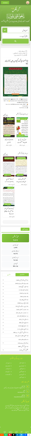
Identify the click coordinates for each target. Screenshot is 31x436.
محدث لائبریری (21, 366)
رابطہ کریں (21, 431)
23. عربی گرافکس (23, 346)
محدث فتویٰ (22, 369)
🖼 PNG (23, 102)
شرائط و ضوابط (16, 431)
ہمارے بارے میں (27, 431)
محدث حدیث (7, 366)
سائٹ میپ (5, 431)
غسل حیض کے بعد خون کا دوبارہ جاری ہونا (21, 180)
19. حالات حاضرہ (23, 339)
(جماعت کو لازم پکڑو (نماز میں (9, 140)
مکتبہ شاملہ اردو (8, 374)
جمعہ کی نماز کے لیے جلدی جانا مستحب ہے (22, 140)
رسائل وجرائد (7, 371)
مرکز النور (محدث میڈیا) (18, 55)
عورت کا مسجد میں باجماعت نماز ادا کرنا (9, 180)
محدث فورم (8, 369)
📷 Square (16, 99)
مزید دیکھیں (5, 114)
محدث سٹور (8, 363)
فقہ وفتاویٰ (16, 53)
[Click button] (15, 41)
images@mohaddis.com (19, 396)
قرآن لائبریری (21, 374)
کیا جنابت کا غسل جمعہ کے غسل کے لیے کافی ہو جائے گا (9, 211)
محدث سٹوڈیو (21, 363)
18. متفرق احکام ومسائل (21, 335)
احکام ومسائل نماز (21, 53)
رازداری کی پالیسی (10, 431)
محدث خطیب (21, 377)
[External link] (28, 2)
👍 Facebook (14, 100)
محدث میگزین (21, 371)
